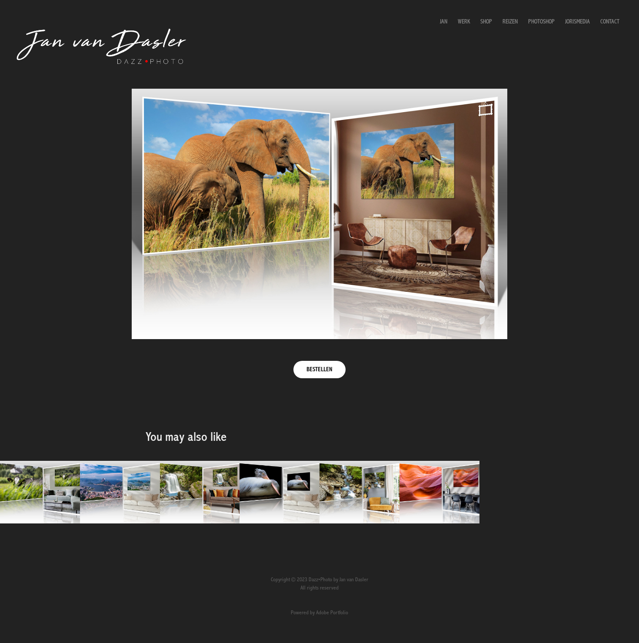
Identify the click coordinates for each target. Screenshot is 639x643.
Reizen (510, 21)
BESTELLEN (319, 369)
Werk (464, 21)
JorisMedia (577, 21)
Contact (609, 21)
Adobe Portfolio (332, 613)
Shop (486, 21)
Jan (443, 21)
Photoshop (541, 21)
